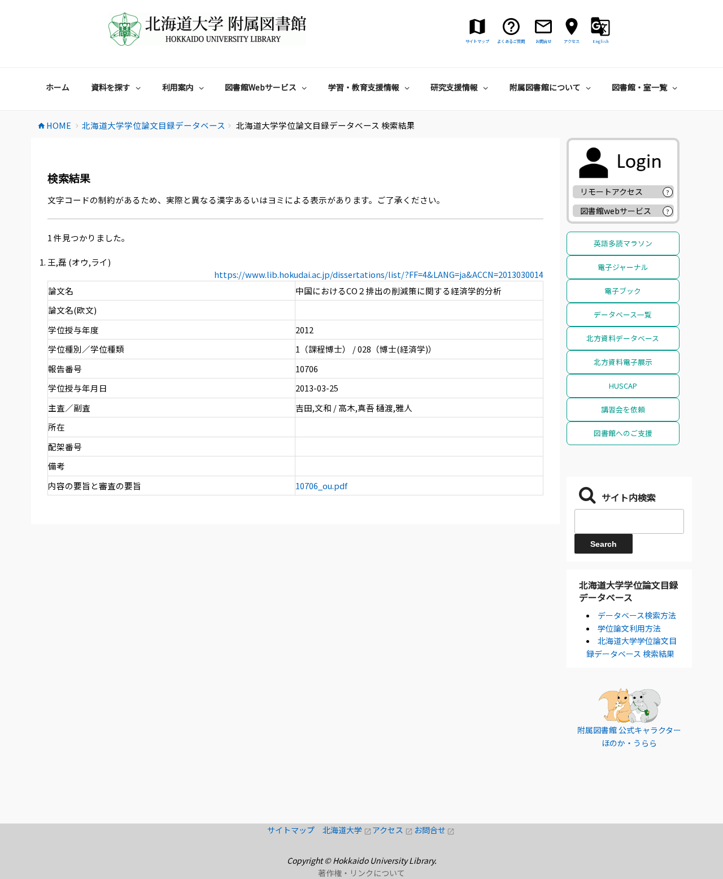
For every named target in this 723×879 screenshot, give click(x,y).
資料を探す (110, 87)
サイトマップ (295, 830)
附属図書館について (545, 87)
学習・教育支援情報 (363, 87)
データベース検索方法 (637, 615)
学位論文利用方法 (629, 628)
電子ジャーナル (623, 267)
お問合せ (434, 830)
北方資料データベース (622, 338)
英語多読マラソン (623, 243)
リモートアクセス (611, 191)
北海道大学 (347, 830)
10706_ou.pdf (321, 485)
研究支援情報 (454, 87)
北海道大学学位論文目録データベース (628, 591)
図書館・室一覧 (639, 87)
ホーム (57, 87)
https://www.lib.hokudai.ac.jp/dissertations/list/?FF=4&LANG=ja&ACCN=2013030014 (378, 274)
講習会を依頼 (623, 409)
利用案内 (178, 87)
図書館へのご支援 (623, 433)
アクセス (392, 830)
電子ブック (622, 290)
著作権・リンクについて (361, 872)
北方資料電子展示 (623, 361)
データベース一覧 (623, 314)
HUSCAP (623, 385)
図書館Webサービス (261, 87)
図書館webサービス (615, 210)
